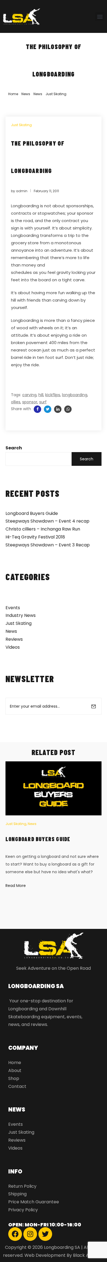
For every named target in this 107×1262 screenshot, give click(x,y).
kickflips (52, 395)
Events (12, 608)
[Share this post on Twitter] (47, 409)
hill (40, 395)
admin (21, 191)
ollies (15, 402)
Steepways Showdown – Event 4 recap (47, 521)
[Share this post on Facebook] (37, 409)
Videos (12, 647)
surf (43, 402)
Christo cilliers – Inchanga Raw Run (42, 529)
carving (29, 395)
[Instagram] (30, 1234)
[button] (99, 16)
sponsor (29, 402)
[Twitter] (45, 1234)
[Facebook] (15, 1234)
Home (13, 94)
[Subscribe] (93, 706)
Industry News (20, 615)
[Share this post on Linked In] (57, 409)
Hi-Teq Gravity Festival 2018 (35, 537)
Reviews (14, 639)
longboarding (74, 395)
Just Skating (56, 94)
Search (13, 448)
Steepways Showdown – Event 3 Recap (47, 545)
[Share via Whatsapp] (68, 409)
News (25, 94)
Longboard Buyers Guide (31, 513)
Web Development (45, 1255)
